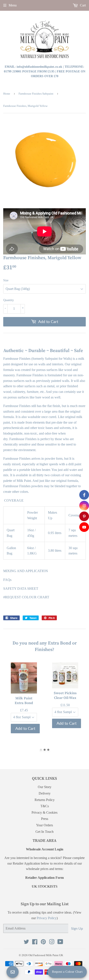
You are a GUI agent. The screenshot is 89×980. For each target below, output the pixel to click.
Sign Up (77, 928)
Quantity (8, 300)
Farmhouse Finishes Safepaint (36, 93)
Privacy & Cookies (44, 812)
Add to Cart (25, 728)
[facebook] (84, 495)
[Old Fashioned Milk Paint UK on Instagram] (51, 943)
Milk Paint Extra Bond (24, 700)
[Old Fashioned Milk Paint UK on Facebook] (35, 943)
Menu (13, 5)
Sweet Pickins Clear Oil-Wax (65, 695)
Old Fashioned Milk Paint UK (45, 955)
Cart (82, 5)
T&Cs (44, 806)
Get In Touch (44, 831)
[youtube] (84, 527)
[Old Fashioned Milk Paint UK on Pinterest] (43, 943)
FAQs (7, 580)
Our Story (44, 787)
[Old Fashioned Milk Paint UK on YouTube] (60, 943)
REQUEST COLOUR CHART (27, 597)
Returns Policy (45, 800)
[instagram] (84, 505)
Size (5, 280)
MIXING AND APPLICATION (25, 571)
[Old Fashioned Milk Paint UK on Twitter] (26, 943)
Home (6, 93)
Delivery (45, 793)
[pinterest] (84, 516)
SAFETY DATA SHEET (20, 588)
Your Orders (44, 825)
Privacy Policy (47, 918)
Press (44, 819)
